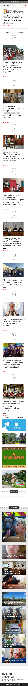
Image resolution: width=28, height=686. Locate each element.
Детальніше (20, 541)
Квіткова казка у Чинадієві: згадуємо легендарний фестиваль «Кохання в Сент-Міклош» (13, 156)
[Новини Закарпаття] (14, 11)
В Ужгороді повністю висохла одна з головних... (13, 603)
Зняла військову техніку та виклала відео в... (13, 586)
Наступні (21, 32)
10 (15, 32)
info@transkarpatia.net (10, 680)
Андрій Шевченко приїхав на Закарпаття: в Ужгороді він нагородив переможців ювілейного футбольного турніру (13, 18)
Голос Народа (6, 553)
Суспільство (6, 536)
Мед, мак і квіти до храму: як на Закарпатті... (14, 645)
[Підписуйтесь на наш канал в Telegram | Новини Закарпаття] (14, 424)
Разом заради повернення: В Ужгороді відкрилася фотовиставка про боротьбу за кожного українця (14, 111)
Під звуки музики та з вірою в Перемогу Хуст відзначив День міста (13, 282)
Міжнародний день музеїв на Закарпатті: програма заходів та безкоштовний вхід (12, 242)
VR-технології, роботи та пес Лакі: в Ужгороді (12, 538)
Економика (6, 569)
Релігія (5, 642)
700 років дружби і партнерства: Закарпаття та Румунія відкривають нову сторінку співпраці (13, 199)
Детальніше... (6, 76)
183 (18, 32)
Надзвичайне (6, 600)
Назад (6, 32)
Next (25, 16)
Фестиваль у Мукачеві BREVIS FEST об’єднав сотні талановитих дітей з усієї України (13, 363)
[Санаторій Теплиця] (14, 479)
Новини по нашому (7, 614)
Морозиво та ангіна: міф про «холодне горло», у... (13, 659)
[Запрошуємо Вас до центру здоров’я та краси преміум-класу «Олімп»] (14, 457)
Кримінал (5, 583)
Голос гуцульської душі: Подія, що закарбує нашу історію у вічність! (14, 322)
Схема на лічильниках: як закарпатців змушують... (12, 631)
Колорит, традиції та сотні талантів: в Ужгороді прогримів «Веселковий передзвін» (12, 67)
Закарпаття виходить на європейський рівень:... (12, 572)
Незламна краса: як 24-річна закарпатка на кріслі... (13, 617)
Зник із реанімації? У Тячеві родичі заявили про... (13, 556)
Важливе (5, 628)
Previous (23, 16)
